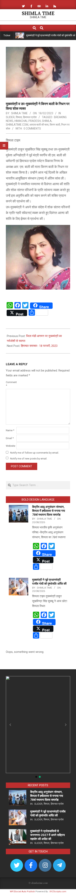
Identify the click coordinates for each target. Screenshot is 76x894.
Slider (10, 117)
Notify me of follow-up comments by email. (34, 452)
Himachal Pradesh (27, 120)
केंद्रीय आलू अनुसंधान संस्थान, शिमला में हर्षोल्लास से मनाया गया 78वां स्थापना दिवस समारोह (48, 510)
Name (10, 430)
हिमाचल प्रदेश (30, 117)
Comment (11, 384)
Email (10, 438)
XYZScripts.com (57, 891)
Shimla (47, 120)
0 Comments (32, 128)
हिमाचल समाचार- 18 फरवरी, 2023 (39, 346)
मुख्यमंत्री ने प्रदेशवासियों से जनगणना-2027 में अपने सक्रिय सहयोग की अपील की (47, 835)
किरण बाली (55, 124)
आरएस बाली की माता (39, 124)
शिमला (19, 117)
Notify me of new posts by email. (28, 458)
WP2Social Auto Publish (22, 891)
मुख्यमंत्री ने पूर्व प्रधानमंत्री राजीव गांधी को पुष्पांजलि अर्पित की (45, 35)
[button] (10, 724)
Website (10, 445)
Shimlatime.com (17, 124)
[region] (38, 727)
